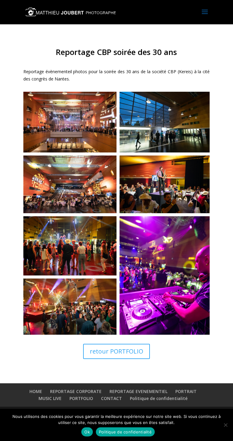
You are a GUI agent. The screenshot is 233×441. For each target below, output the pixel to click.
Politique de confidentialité (158, 398)
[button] (69, 122)
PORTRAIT (186, 391)
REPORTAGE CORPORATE (76, 391)
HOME (35, 391)
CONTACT (111, 398)
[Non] (225, 425)
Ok (87, 431)
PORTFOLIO (81, 398)
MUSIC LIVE (50, 398)
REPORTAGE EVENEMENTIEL (138, 391)
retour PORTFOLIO (116, 351)
